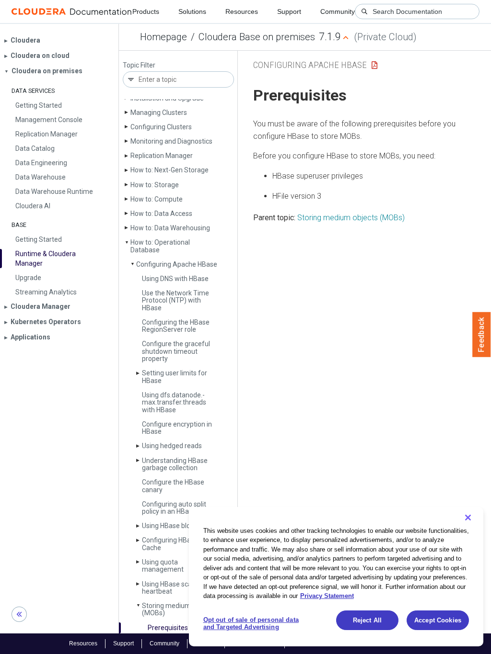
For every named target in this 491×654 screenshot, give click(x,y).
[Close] (468, 517)
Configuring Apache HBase (176, 264)
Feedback (481, 334)
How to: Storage (154, 185)
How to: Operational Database (160, 245)
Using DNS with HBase (175, 278)
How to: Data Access (161, 213)
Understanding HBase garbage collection (175, 464)
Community (337, 11)
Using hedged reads (172, 446)
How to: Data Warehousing (170, 228)
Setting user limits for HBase (174, 376)
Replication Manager (161, 155)
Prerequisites (168, 627)
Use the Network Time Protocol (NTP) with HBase (175, 300)
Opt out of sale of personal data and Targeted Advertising (251, 623)
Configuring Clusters (161, 127)
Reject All (367, 620)
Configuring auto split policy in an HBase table (177, 507)
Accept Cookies (437, 620)
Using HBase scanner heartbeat (174, 587)
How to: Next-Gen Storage (169, 170)
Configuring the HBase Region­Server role (176, 325)
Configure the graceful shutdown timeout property (176, 351)
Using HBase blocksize (176, 526)
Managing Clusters (158, 112)
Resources (241, 11)
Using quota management (163, 565)
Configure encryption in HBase (177, 427)
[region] (336, 576)
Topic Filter (139, 65)
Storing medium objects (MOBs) (178, 609)
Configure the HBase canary (173, 485)
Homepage (163, 37)
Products (145, 11)
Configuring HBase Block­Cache (180, 543)
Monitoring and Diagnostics (171, 141)
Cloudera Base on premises (257, 37)
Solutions (192, 11)
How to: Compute (156, 199)
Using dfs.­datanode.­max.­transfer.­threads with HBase (174, 402)
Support (289, 11)
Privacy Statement (327, 595)
